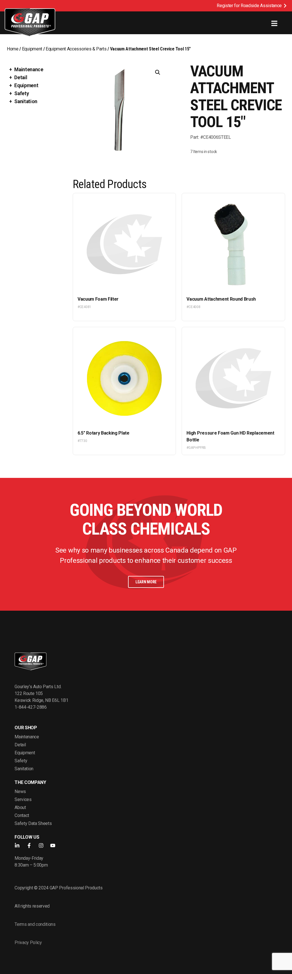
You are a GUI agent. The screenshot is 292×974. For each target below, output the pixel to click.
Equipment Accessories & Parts (76, 49)
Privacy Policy (28, 942)
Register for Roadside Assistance (249, 5)
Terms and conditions (35, 924)
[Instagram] (41, 845)
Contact (22, 815)
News (20, 791)
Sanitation (25, 101)
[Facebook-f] (29, 845)
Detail (20, 77)
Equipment (32, 49)
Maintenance (28, 69)
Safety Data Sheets (33, 823)
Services (23, 799)
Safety (21, 93)
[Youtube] (52, 845)
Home (13, 49)
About (20, 807)
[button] (158, 72)
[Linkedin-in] (17, 845)
